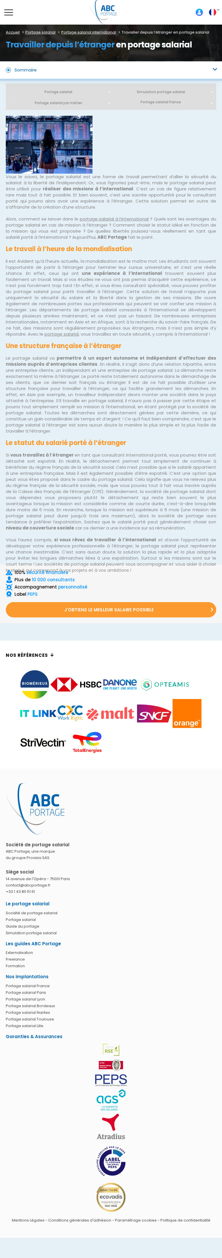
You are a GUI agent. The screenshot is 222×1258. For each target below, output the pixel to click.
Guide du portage (22, 926)
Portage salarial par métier (58, 102)
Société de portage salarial (32, 913)
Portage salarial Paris (26, 992)
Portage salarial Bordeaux (30, 1006)
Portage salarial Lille (24, 1026)
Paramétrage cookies (136, 1220)
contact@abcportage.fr (28, 885)
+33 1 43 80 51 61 (20, 891)
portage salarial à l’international (114, 219)
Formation (15, 966)
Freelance (15, 959)
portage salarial (62, 334)
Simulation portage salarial (161, 91)
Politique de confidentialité (185, 1220)
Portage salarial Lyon (25, 999)
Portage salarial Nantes (28, 1012)
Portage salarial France (28, 986)
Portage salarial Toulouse (30, 1019)
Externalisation (19, 952)
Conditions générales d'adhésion (79, 1220)
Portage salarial (58, 91)
